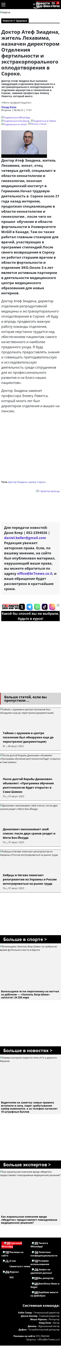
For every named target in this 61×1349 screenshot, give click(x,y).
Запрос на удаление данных (41, 1271)
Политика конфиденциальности (43, 1254)
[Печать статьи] (38, 124)
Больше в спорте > (25, 939)
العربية (36, 7)
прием (32, 482)
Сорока (41, 482)
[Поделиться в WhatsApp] (15, 117)
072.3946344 (42, 1336)
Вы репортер (46, 1278)
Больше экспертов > (27, 1164)
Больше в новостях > (27, 1050)
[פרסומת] (5, 12)
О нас (13, 1260)
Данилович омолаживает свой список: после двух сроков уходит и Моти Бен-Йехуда (29, 833)
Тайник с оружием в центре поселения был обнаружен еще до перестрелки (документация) (28, 737)
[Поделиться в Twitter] (43, 121)
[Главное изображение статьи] (24, 144)
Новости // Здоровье (15, 20)
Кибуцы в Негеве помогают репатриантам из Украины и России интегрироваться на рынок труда (30, 879)
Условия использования (39, 1262)
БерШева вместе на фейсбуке (44, 1294)
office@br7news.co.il (49, 1339)
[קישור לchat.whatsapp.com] (16, 491)
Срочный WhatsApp (11, 1245)
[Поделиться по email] (14, 124)
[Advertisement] (30, 447)
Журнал (14, 1271)
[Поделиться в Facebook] (15, 121)
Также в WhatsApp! (39, 1245)
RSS (12, 1277)
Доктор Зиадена (17, 482)
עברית (36, 4)
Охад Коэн (8, 107)
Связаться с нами (20, 1266)
